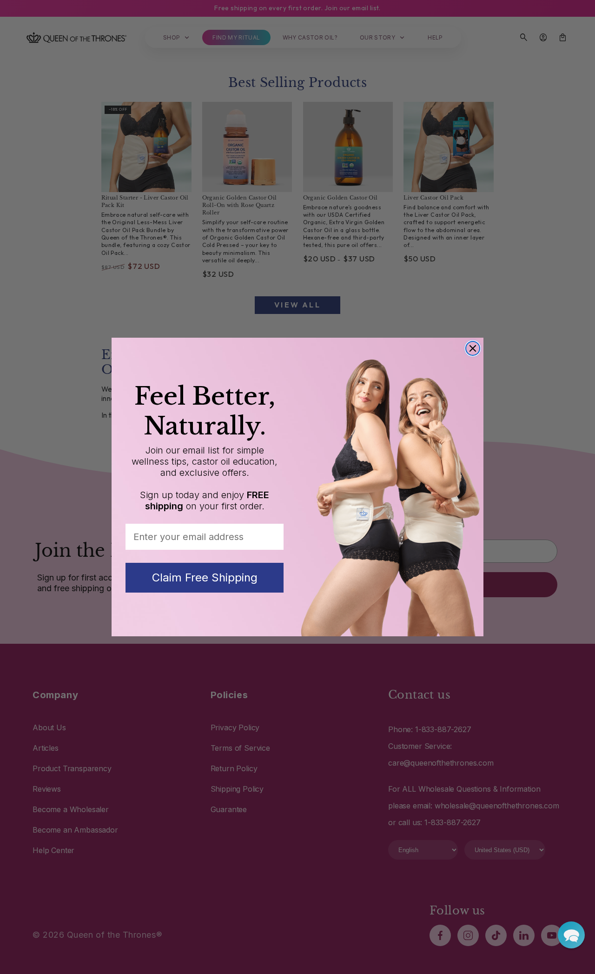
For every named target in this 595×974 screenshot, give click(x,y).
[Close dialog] (473, 348)
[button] (571, 934)
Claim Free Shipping (205, 577)
